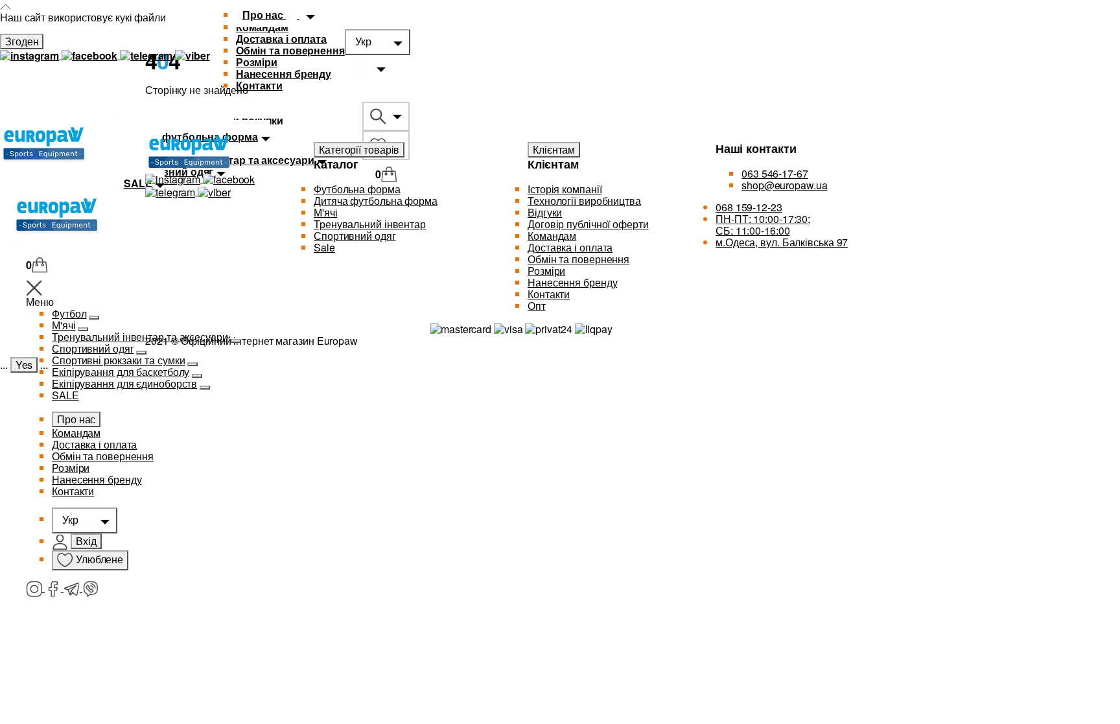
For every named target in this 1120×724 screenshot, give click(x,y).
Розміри (256, 61)
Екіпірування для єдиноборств (124, 383)
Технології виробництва (584, 200)
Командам (76, 432)
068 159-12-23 (749, 207)
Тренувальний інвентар (370, 223)
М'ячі (64, 325)
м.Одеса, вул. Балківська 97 (782, 242)
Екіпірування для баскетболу (120, 371)
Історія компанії (564, 188)
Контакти (259, 85)
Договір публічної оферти (588, 223)
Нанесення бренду (283, 73)
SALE (65, 395)
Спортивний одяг (93, 348)
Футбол (69, 313)
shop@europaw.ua (784, 185)
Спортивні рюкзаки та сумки (118, 360)
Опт (537, 305)
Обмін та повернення (290, 50)
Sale (324, 247)
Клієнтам (554, 149)
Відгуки (545, 212)
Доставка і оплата (281, 38)
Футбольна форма (357, 188)
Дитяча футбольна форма (376, 200)
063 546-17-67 (774, 173)
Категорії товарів (359, 149)
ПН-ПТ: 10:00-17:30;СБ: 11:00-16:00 (763, 224)
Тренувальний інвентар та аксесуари (140, 336)
